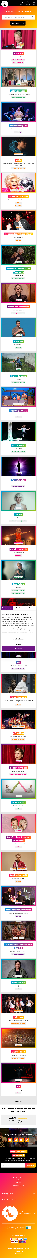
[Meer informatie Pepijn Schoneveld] (18, 868)
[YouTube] (21, 1140)
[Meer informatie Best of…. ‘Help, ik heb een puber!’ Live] (18, 832)
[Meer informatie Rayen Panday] (18, 473)
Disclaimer (18, 1254)
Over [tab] (30, 608)
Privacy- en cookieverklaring (18, 1248)
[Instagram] (16, 1140)
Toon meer (18, 1101)
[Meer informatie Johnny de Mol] (18, 975)
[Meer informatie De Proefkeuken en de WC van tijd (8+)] (18, 939)
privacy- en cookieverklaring (21, 1169)
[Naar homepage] (4, 4)
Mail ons (18, 1180)
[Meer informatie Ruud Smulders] (18, 438)
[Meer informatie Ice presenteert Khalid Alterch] (18, 227)
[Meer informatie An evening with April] (18, 191)
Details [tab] (18, 608)
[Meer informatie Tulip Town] (18, 1010)
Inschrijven (30, 1165)
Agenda (9, 11)
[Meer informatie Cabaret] (18, 507)
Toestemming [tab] (6, 608)
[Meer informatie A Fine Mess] (18, 726)
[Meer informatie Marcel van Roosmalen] (18, 300)
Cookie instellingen (17, 639)
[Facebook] (10, 1140)
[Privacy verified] (14, 1227)
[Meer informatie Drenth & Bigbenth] (18, 542)
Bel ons (18, 1182)
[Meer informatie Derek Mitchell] (18, 795)
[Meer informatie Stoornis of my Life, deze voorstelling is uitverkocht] (18, 118)
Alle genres (15, 23)
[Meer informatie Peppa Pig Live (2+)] (18, 403)
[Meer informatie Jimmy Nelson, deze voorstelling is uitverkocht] (18, 1045)
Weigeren (18, 644)
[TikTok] (27, 1140)
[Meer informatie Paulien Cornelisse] (18, 761)
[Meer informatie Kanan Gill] (18, 334)
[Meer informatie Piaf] (18, 655)
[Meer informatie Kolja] (18, 154)
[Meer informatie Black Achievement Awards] (18, 903)
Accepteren (18, 648)
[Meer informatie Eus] (18, 1079)
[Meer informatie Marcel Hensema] (18, 369)
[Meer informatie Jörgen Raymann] (18, 691)
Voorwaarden (18, 1251)
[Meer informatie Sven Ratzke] (18, 578)
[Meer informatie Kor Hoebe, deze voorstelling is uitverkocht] (18, 48)
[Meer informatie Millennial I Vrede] (18, 84)
